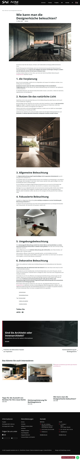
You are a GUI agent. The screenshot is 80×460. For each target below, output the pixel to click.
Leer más (4, 401)
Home (3, 10)
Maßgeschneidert (25, 430)
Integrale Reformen (25, 435)
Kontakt (67, 2)
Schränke (23, 424)
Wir (62, 2)
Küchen (26, 21)
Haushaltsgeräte (25, 432)
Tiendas (50, 2)
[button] (17, 312)
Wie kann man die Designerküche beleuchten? (64, 398)
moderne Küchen (23, 304)
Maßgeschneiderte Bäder (27, 426)
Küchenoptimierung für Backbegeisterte (37, 401)
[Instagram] (5, 434)
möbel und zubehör (23, 301)
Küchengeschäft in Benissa (8, 424)
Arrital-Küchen (22, 292)
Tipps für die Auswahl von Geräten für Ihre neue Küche (14, 399)
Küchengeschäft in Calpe (7, 426)
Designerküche (19, 285)
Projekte (56, 2)
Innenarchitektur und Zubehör (28, 437)
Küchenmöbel (22, 298)
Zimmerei (23, 428)
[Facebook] (3, 434)
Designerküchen (20, 74)
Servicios (43, 2)
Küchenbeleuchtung (23, 295)
